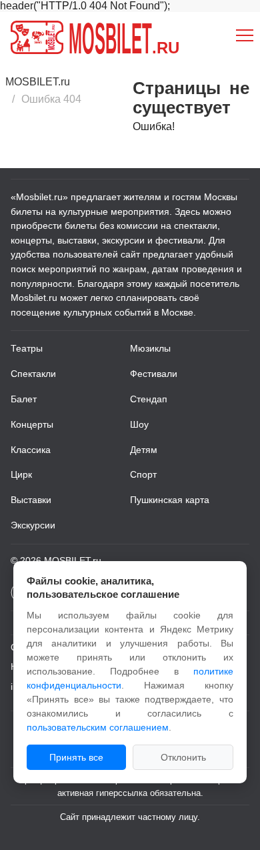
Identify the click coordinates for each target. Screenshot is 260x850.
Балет (24, 399)
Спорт (143, 474)
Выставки (31, 499)
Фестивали (153, 373)
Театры (27, 348)
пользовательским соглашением (98, 727)
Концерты (32, 424)
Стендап (148, 399)
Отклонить (183, 757)
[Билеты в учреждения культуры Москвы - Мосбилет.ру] (37, 37)
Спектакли (33, 373)
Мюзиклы (150, 348)
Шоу (139, 424)
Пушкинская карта (169, 499)
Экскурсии (33, 525)
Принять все (76, 757)
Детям (143, 449)
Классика (31, 449)
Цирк (21, 474)
